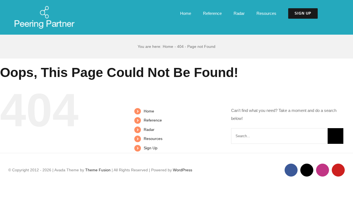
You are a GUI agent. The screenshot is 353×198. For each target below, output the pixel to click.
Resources (153, 138)
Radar (149, 129)
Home (149, 111)
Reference (153, 120)
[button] (331, 13)
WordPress (182, 170)
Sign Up (150, 148)
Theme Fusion (98, 170)
